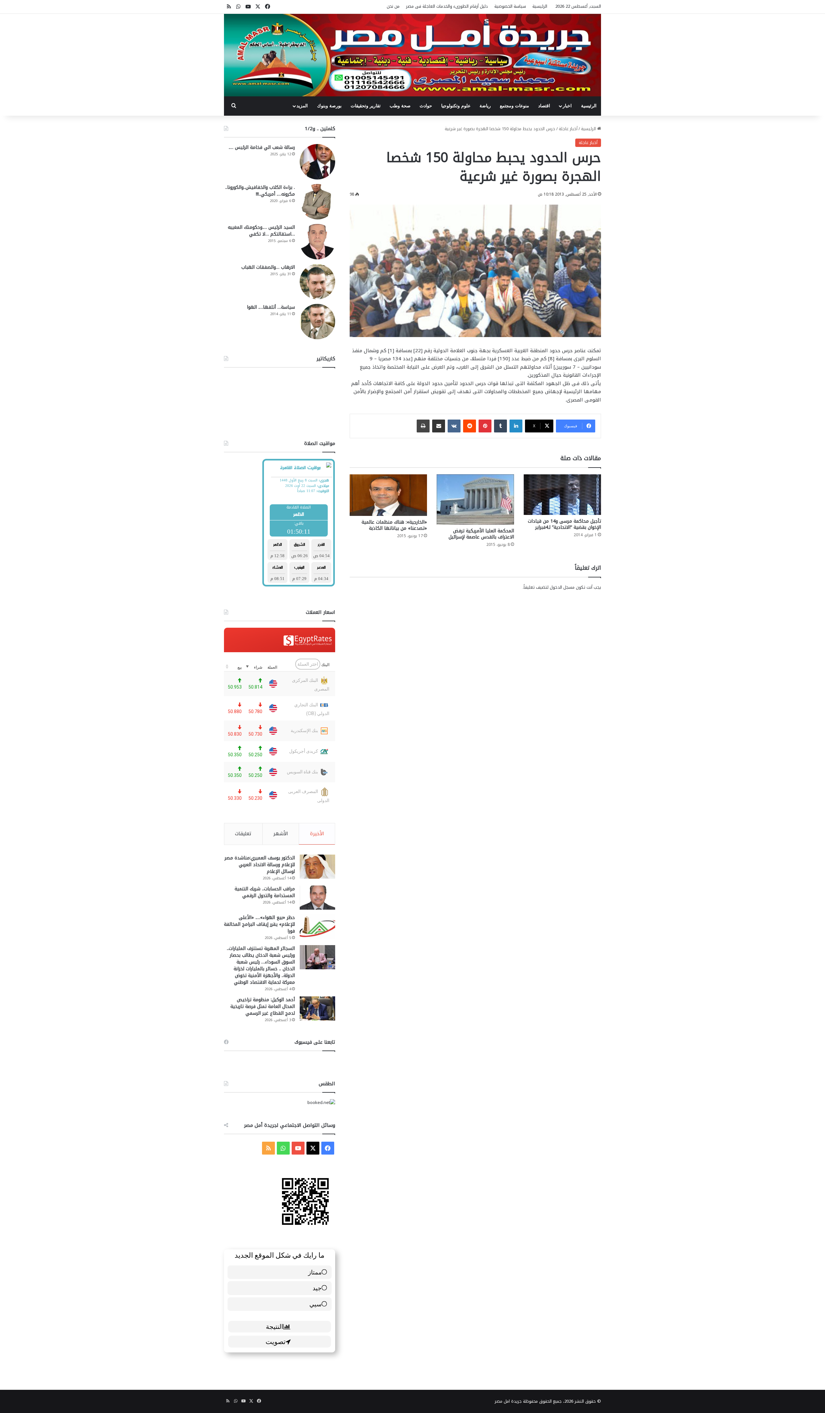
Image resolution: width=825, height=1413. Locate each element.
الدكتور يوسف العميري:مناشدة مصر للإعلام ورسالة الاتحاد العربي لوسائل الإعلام (260, 865)
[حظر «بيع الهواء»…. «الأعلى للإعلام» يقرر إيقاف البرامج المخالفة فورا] (317, 926)
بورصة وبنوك (329, 105)
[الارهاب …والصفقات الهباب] (317, 281)
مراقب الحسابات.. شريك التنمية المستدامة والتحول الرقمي (265, 892)
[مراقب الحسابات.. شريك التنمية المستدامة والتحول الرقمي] (317, 898)
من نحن (393, 6)
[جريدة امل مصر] (412, 55)
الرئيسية (539, 6)
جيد (317, 1288)
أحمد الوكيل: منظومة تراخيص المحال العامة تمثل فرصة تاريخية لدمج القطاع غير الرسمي (262, 1006)
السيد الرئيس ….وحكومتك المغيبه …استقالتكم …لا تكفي (261, 230)
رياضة (485, 105)
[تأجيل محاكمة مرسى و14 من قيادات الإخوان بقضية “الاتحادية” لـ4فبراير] (562, 494)
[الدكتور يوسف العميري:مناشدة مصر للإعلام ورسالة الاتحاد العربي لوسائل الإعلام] (317, 867)
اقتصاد (544, 105)
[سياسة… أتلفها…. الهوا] (317, 321)
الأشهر (280, 833)
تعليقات (243, 833)
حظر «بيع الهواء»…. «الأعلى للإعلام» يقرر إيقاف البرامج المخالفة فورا (259, 924)
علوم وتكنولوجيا (456, 105)
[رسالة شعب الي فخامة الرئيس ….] (317, 161)
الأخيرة (317, 833)
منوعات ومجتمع (514, 105)
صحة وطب (400, 105)
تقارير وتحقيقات (366, 105)
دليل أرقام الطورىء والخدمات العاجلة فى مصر (447, 6)
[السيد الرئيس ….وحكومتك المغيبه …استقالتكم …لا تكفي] (317, 241)
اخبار (567, 105)
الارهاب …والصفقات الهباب (268, 267)
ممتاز (315, 1272)
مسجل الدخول (562, 587)
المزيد (302, 105)
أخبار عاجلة (568, 129)
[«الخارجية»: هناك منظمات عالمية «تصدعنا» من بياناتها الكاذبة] (388, 495)
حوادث (426, 105)
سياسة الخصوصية (510, 6)
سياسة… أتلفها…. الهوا (271, 307)
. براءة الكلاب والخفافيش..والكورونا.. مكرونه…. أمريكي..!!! (260, 190)
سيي (315, 1304)
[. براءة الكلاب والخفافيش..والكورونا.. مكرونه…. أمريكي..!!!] (317, 201)
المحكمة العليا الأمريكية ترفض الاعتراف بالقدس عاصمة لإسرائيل (481, 534)
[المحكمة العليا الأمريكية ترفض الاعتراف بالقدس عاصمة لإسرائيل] (475, 499)
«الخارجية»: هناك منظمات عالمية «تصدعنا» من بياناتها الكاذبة (394, 525)
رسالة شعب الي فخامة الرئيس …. (262, 147)
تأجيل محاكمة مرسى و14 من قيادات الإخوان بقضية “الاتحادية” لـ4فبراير (564, 524)
